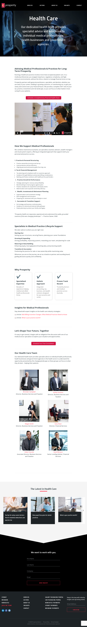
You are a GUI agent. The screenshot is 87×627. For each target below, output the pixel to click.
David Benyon (58, 452)
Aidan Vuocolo (29, 452)
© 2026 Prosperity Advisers (35, 622)
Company (30, 571)
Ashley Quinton (58, 392)
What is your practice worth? (31, 318)
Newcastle (5, 603)
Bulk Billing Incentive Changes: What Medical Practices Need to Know (44, 314)
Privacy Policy (46, 622)
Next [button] (83, 510)
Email (28, 577)
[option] (15, 510)
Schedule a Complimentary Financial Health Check (43, 98)
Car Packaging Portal (53, 600)
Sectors (42, 5)
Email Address (71, 604)
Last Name (30, 565)
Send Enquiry (43, 583)
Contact (79, 5)
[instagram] (9, 610)
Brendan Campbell (29, 392)
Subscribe (76, 610)
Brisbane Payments (52, 608)
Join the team (7, 605)
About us (54, 5)
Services (30, 5)
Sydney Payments (51, 605)
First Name (30, 558)
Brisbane (5, 600)
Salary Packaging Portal (54, 597)
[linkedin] (3, 610)
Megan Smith (29, 424)
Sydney (4, 597)
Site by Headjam (55, 622)
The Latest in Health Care (43, 489)
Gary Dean (58, 424)
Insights (67, 5)
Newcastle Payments (52, 603)
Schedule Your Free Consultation (43, 343)
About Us (26, 603)
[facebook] (6, 610)
